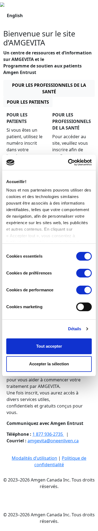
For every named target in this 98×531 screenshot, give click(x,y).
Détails (74, 328)
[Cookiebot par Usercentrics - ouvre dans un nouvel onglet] (69, 162)
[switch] (84, 273)
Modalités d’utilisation (34, 458)
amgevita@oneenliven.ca (53, 441)
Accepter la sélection (49, 364)
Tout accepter (49, 346)
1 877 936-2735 (48, 434)
